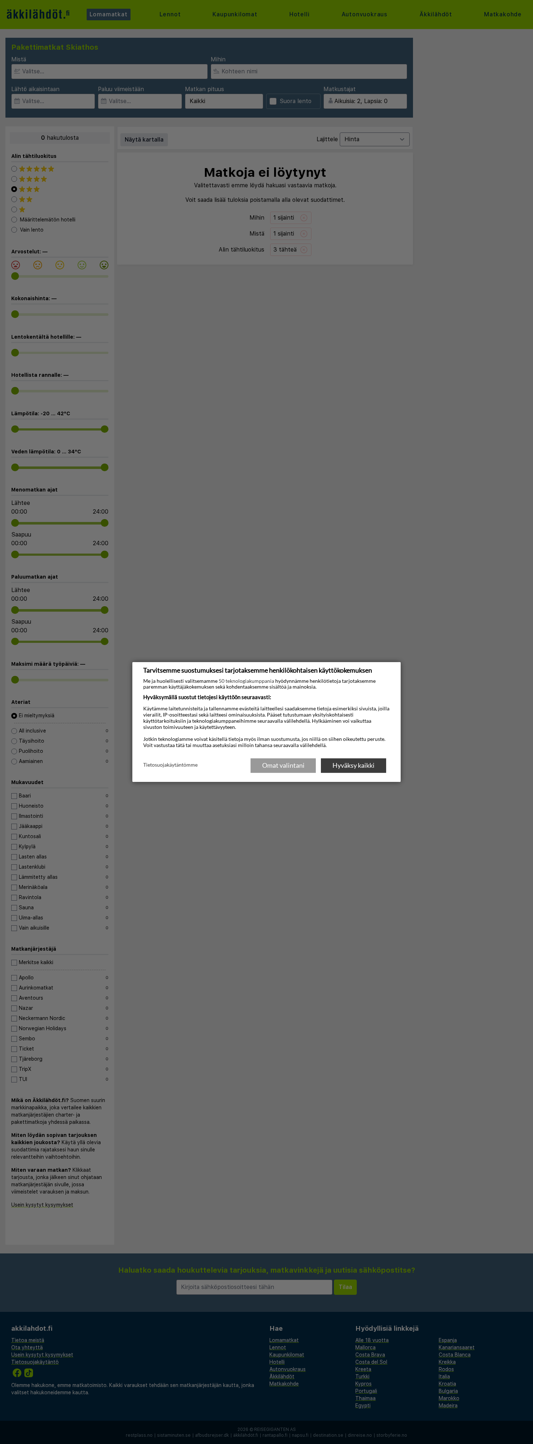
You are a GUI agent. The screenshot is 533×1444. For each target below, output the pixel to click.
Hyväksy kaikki (353, 765)
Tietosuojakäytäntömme (170, 765)
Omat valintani (283, 765)
